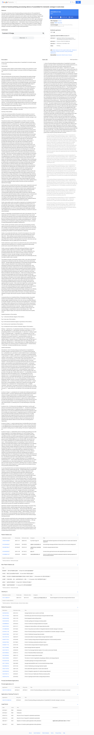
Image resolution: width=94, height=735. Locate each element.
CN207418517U (5, 650)
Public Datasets (45, 733)
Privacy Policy (58, 733)
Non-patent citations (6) (66, 50)
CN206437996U (5, 642)
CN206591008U (5, 634)
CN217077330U (5, 615)
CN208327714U (5, 644)
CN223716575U (5, 668)
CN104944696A (5, 544)
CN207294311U (5, 673)
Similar (71, 17)
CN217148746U (5, 663)
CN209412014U (5, 676)
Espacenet (59, 55)
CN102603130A (5, 660)
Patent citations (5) (57, 50)
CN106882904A (5, 628)
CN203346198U (5, 618)
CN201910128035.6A (6, 690)
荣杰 (61, 22)
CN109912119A (5, 631)
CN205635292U (5, 613)
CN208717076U (5, 639)
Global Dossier (65, 55)
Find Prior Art (64, 17)
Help (64, 733)
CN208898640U (5, 623)
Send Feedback (37, 733)
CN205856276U (5, 666)
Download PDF (55, 17)
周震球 (55, 22)
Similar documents (60, 51)
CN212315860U (5, 647)
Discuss (70, 55)
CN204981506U (5, 547)
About (30, 733)
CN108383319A (5, 554)
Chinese (59, 20)
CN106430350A (5, 551)
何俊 (59, 22)
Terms (52, 733)
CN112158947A (5, 597)
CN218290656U (5, 655)
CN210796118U (5, 636)
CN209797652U (5, 626)
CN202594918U (5, 621)
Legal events (53, 51)
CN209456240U (5, 671)
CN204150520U (5, 658)
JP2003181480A (5, 540)
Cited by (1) (74, 50)
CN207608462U (5, 652)
